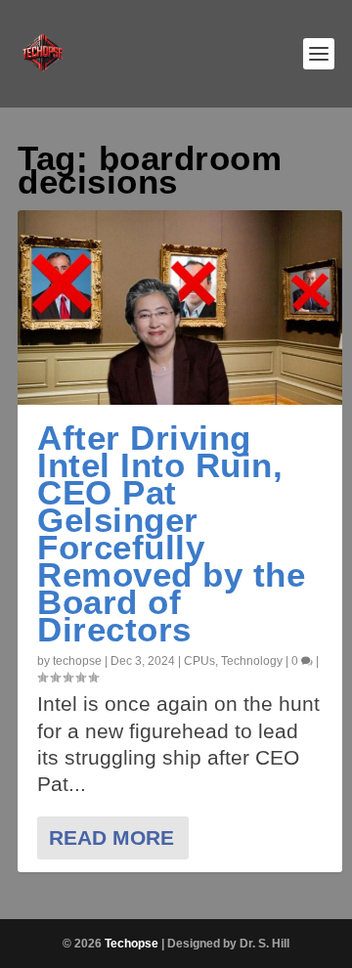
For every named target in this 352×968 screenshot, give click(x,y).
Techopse (131, 943)
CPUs (199, 661)
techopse (77, 661)
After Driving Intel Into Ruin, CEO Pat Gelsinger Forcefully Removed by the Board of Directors (171, 533)
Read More (111, 837)
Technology (252, 661)
